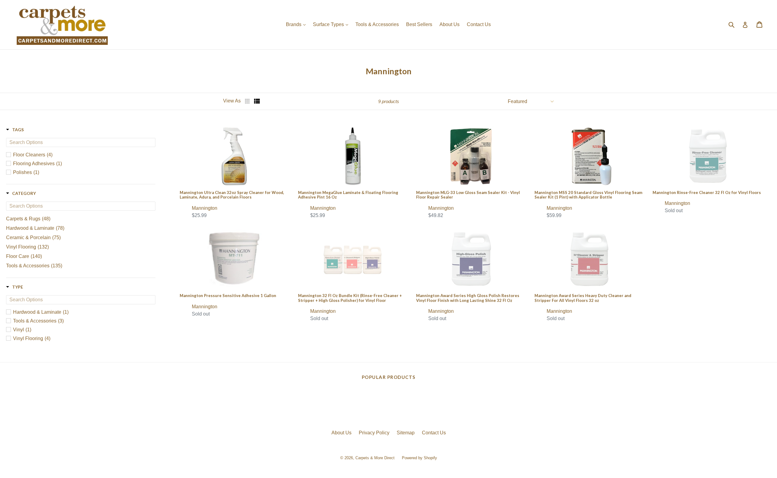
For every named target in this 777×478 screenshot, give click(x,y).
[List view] (257, 101)
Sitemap (406, 432)
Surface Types (332, 24)
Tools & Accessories (377, 24)
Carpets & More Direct (375, 458)
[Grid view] (248, 101)
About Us (449, 24)
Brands (297, 24)
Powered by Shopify (419, 458)
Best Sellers (419, 24)
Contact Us (479, 24)
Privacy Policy (374, 432)
